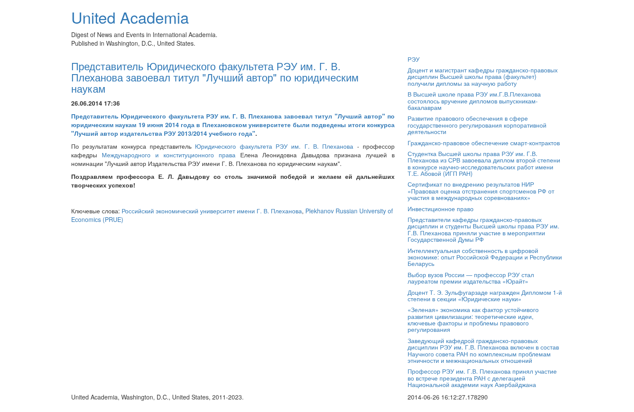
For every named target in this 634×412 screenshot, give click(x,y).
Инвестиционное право (441, 208)
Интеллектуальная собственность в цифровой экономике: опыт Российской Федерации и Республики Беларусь (485, 257)
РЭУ (414, 59)
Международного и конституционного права (168, 154)
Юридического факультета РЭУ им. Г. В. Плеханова (274, 146)
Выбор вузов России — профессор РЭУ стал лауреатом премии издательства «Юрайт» (471, 277)
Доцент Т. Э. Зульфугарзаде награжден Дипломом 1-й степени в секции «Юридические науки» (485, 295)
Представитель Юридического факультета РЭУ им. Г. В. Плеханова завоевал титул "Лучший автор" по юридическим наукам (215, 77)
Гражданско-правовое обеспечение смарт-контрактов (484, 142)
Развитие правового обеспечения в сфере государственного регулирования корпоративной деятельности (477, 125)
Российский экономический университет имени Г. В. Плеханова (212, 210)
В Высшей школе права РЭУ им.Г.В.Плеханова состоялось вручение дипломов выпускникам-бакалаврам (474, 101)
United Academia (130, 17)
